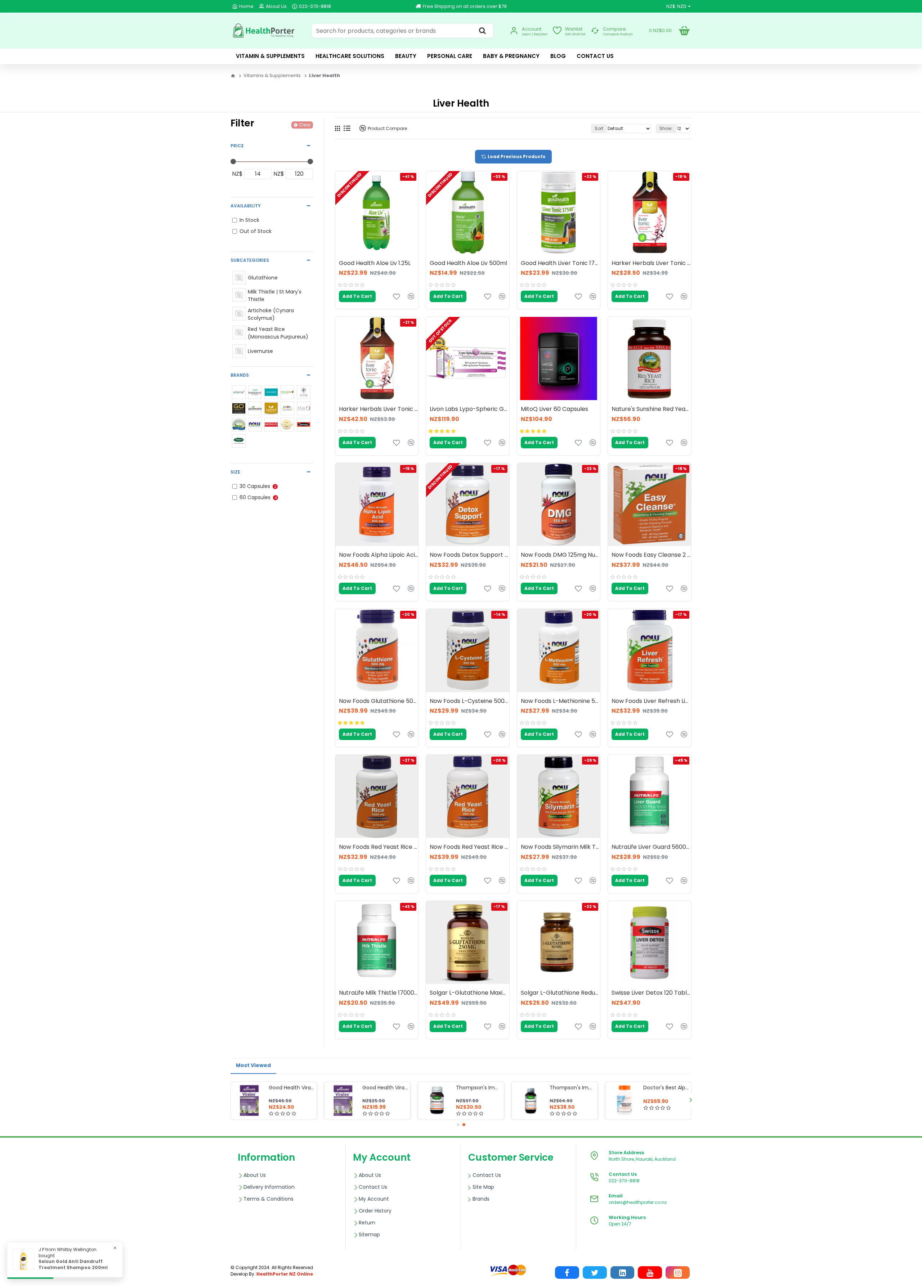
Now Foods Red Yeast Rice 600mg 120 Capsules (469, 847)
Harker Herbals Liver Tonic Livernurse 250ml (651, 263)
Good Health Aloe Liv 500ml (468, 263)
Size (235, 472)
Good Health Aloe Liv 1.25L (375, 263)
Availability (245, 206)
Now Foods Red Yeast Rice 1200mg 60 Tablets (378, 847)
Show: (666, 128)
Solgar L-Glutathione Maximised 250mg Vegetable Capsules (469, 993)
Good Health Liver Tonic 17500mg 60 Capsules (560, 263)
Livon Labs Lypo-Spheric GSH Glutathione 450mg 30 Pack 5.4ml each (469, 409)
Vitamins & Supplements (272, 75)
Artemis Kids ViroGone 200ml (666, 1087)
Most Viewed (253, 1065)
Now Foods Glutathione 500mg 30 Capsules (378, 701)
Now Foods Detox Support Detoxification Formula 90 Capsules (469, 555)
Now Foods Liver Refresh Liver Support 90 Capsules (651, 701)
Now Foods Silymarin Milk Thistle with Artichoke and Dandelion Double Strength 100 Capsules (560, 847)
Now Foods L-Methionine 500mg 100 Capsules (560, 701)
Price (237, 146)
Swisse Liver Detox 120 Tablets (651, 993)
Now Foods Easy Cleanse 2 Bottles (651, 555)
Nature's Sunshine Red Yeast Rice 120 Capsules (651, 409)
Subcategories (249, 260)
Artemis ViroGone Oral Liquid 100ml (572, 1087)
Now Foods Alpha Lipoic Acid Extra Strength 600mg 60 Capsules (378, 555)
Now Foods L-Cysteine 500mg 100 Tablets (469, 701)
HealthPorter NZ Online (284, 1274)
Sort (599, 128)
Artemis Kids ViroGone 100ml (478, 1087)
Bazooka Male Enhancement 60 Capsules (291, 1087)
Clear (305, 125)
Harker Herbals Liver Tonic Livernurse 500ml (378, 409)
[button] (231, 1099)
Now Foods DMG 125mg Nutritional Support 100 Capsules (560, 555)
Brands (239, 375)
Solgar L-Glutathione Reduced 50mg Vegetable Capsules (560, 993)
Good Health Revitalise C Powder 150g (385, 1087)
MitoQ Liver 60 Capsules (554, 409)
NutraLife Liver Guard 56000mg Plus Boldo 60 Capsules (651, 847)
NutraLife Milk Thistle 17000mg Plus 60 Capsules (378, 993)
